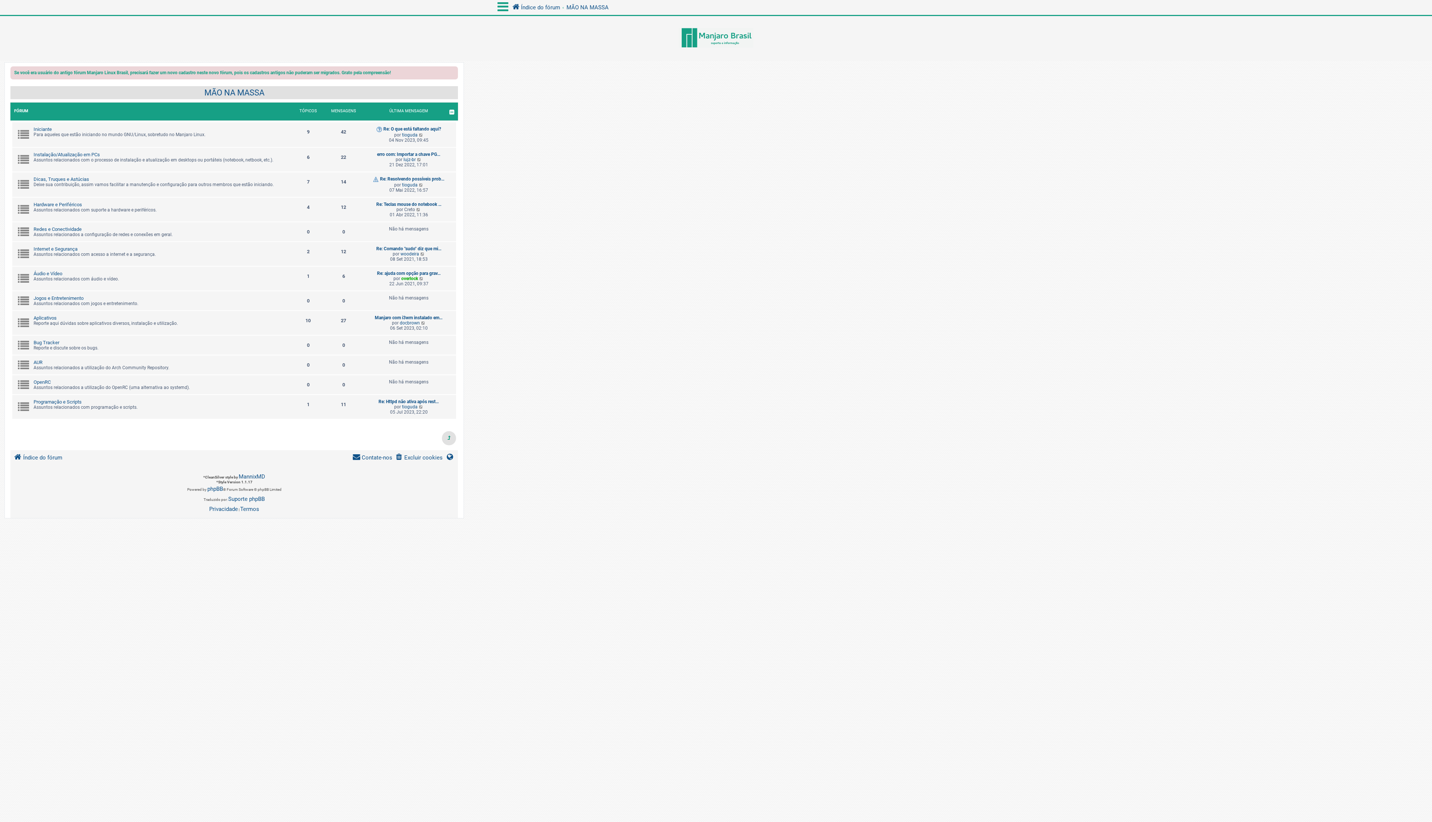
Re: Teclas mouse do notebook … (409, 204)
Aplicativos (45, 318)
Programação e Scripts (58, 402)
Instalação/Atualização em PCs (67, 154)
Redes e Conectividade (58, 229)
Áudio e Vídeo (48, 273)
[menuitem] (419, 458)
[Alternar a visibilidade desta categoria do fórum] (451, 112)
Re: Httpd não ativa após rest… (409, 401)
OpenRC (42, 382)
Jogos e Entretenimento (59, 298)
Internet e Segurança (56, 249)
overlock (409, 278)
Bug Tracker (46, 342)
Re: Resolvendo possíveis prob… (412, 179)
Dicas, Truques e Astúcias (61, 179)
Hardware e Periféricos (58, 204)
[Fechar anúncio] (453, 74)
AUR (38, 362)
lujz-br (409, 159)
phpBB (215, 489)
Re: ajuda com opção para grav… (409, 273)
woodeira (410, 254)
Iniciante (43, 129)
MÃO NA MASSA (234, 92)
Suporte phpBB (246, 499)
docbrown (410, 323)
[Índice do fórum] (716, 38)
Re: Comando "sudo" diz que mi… (409, 248)
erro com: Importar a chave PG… (408, 154)
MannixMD (252, 476)
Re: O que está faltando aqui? (412, 129)
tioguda (410, 135)
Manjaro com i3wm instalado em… (409, 317)
